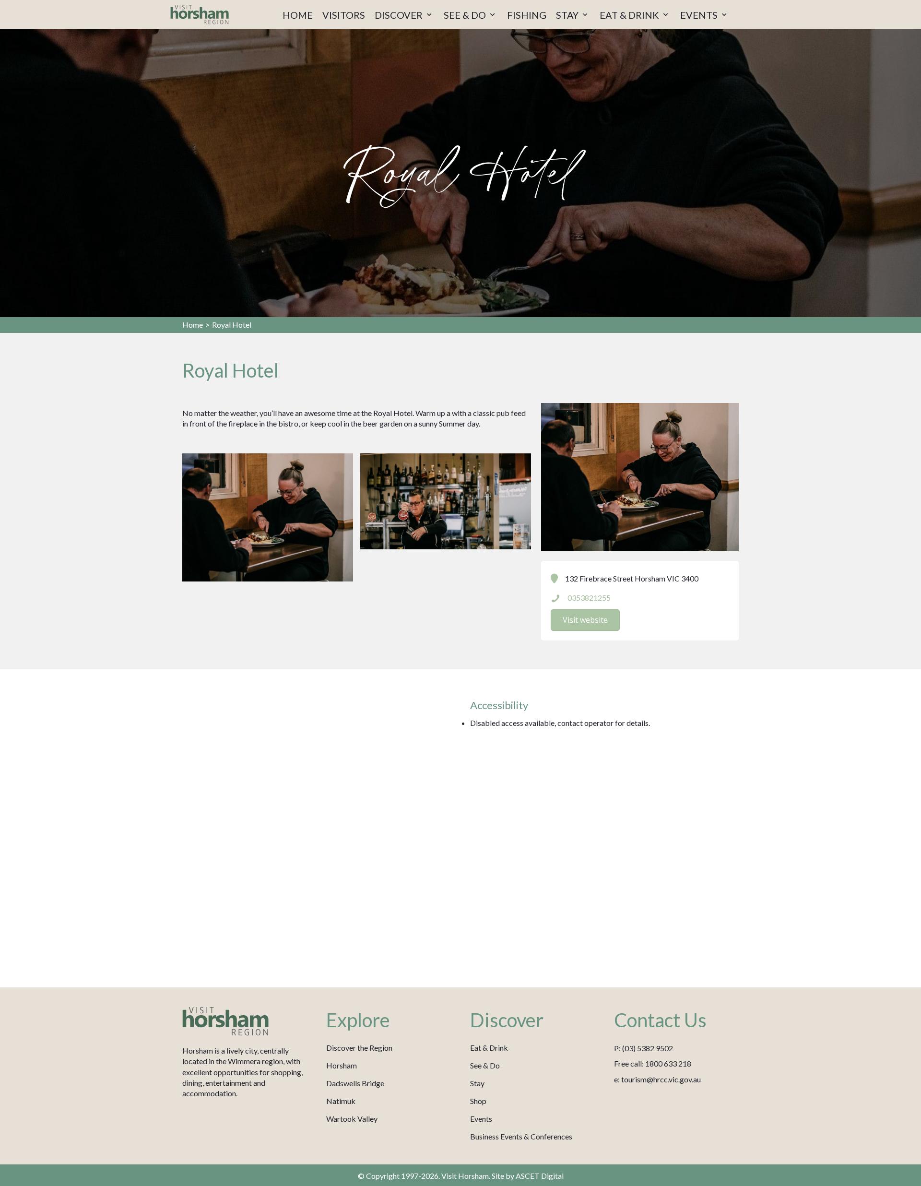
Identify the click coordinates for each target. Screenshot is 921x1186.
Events (481, 1118)
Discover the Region (359, 1047)
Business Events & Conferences (521, 1136)
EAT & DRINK (630, 15)
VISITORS (343, 15)
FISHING (526, 15)
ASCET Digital (540, 1175)
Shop (478, 1100)
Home (192, 324)
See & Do (485, 1065)
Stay (477, 1083)
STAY (568, 15)
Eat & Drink (489, 1047)
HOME (298, 15)
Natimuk (340, 1100)
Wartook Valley (352, 1118)
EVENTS (700, 15)
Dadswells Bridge (355, 1083)
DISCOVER (400, 15)
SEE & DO (466, 15)
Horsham (341, 1065)
